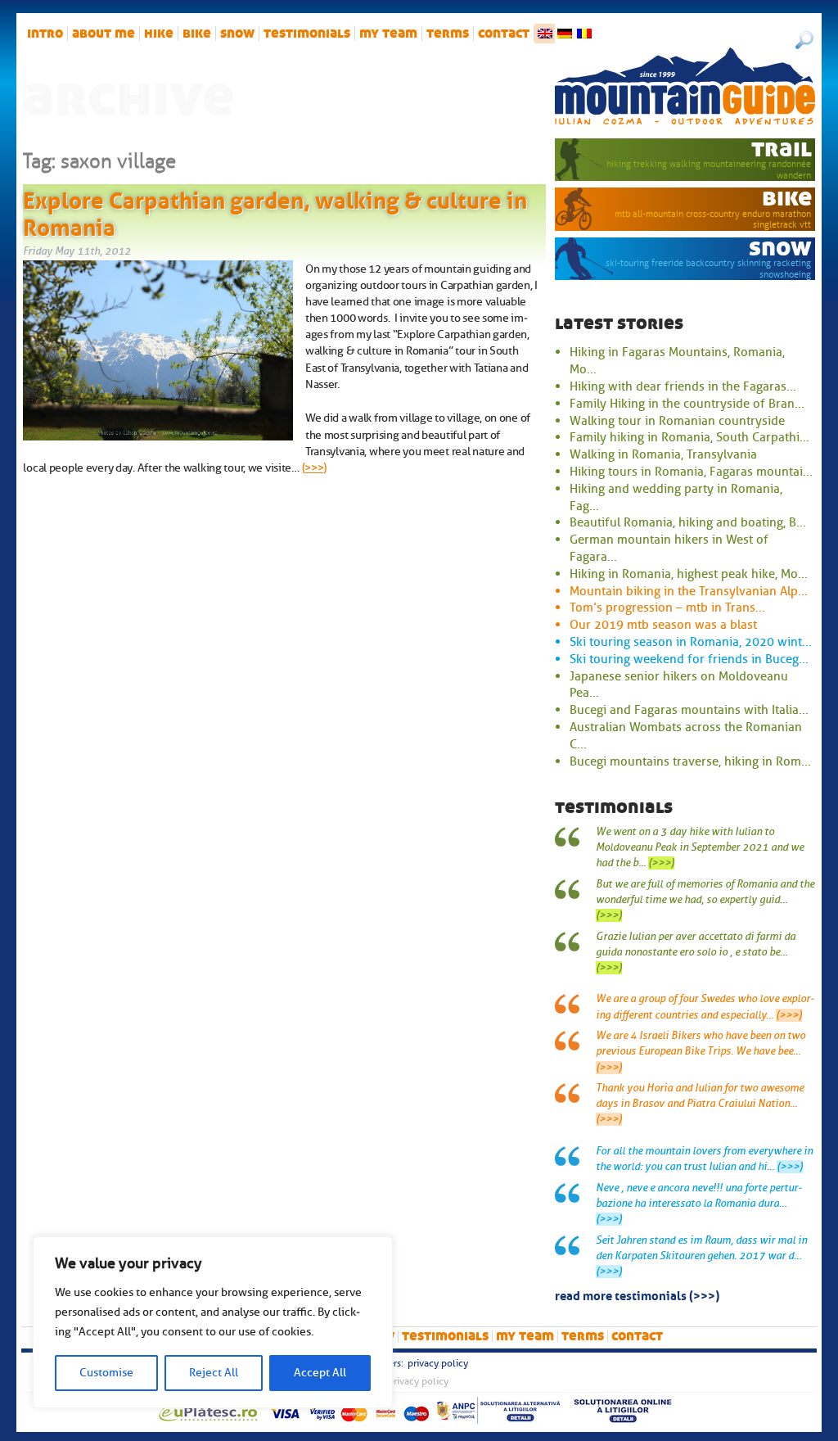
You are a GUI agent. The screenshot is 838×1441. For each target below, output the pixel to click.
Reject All (213, 1373)
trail (781, 149)
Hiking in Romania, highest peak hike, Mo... (689, 574)
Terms (447, 33)
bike (196, 33)
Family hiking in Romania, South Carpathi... (689, 437)
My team (388, 33)
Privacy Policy (438, 1363)
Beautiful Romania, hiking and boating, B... (688, 522)
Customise (106, 1373)
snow (237, 33)
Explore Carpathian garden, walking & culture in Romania (275, 211)
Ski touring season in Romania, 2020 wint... (691, 642)
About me (103, 33)
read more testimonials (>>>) (637, 1294)
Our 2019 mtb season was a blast (663, 625)
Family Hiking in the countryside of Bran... (687, 403)
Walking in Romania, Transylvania (663, 454)
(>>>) (314, 467)
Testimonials (307, 33)
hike (158, 33)
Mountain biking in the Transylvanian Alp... (689, 591)
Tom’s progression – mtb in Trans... (667, 607)
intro (45, 33)
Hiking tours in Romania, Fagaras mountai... (691, 471)
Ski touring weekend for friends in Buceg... (689, 659)
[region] (213, 1322)
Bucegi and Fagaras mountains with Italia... (689, 710)
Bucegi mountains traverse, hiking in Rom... (690, 761)
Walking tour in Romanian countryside (677, 421)
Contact (503, 33)
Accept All (320, 1373)
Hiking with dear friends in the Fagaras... (683, 386)
